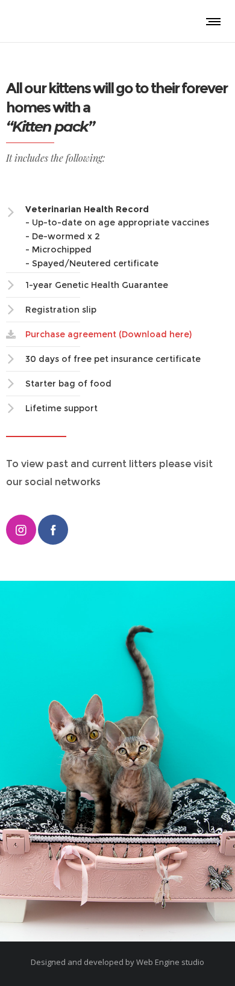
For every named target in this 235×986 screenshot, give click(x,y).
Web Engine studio (170, 962)
